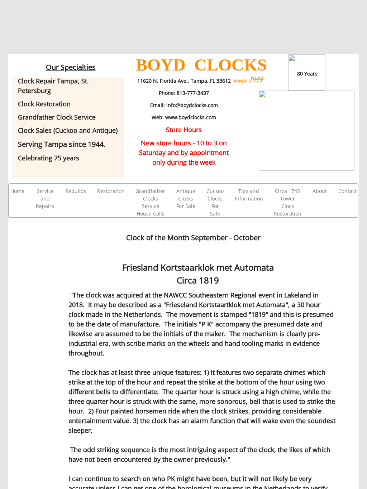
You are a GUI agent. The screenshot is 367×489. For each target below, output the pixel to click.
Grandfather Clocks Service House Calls (150, 202)
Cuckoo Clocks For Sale (215, 202)
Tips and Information (249, 195)
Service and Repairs (45, 198)
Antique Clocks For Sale (185, 198)
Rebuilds (75, 191)
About (320, 191)
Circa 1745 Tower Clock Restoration (287, 202)
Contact (347, 191)
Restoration (111, 191)
